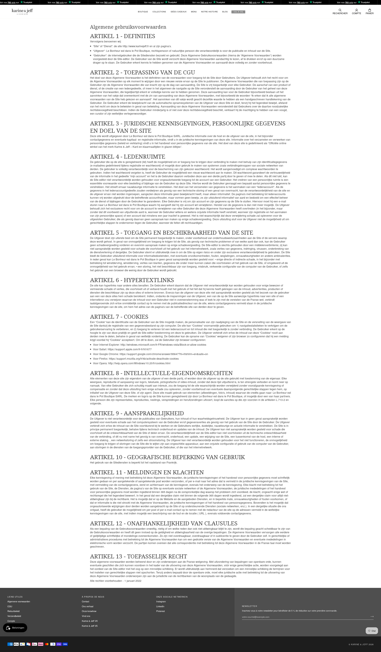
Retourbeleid (13, 611)
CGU (9, 606)
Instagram (161, 601)
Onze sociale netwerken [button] (172, 596)
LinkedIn (160, 606)
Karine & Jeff (359, 644)
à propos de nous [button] (93, 596)
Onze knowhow (89, 611)
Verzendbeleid (14, 615)
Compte (11, 620)
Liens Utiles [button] (15, 596)
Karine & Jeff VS (90, 625)
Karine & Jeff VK (90, 620)
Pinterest (160, 611)
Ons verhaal (87, 606)
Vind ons (86, 615)
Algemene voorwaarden (18, 601)
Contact (85, 601)
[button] (159, 12)
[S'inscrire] (371, 616)
